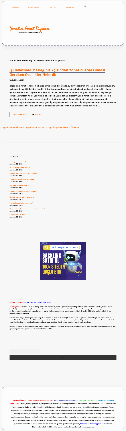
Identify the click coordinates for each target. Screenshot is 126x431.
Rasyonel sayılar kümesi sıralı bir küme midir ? (27, 209)
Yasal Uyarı (53, 7)
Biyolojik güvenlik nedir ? (19, 185)
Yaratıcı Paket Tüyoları (29, 28)
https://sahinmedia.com (13, 127)
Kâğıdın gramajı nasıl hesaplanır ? (22, 197)
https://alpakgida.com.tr (59, 127)
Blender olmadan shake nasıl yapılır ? (24, 173)
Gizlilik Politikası (33, 7)
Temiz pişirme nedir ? (18, 162)
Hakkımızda (70, 7)
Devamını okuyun (21, 115)
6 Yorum (38, 114)
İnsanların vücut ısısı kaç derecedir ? (24, 191)
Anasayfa (15, 7)
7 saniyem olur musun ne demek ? (22, 179)
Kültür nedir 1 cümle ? (18, 215)
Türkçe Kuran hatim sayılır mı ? (21, 203)
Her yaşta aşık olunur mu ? (20, 167)
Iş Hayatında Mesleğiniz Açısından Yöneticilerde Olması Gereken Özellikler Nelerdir (57, 72)
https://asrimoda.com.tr (36, 127)
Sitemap (75, 127)
